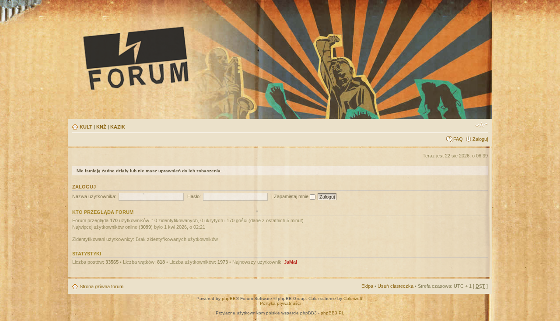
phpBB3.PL (332, 313)
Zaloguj (480, 139)
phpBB (229, 298)
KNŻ (101, 126)
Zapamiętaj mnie (292, 196)
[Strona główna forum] (217, 58)
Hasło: (194, 196)
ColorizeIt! (353, 298)
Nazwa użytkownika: (94, 196)
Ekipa (367, 286)
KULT (86, 126)
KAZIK (117, 126)
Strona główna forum (101, 286)
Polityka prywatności (280, 303)
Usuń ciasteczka (395, 286)
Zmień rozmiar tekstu (481, 125)
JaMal (290, 262)
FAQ (458, 139)
